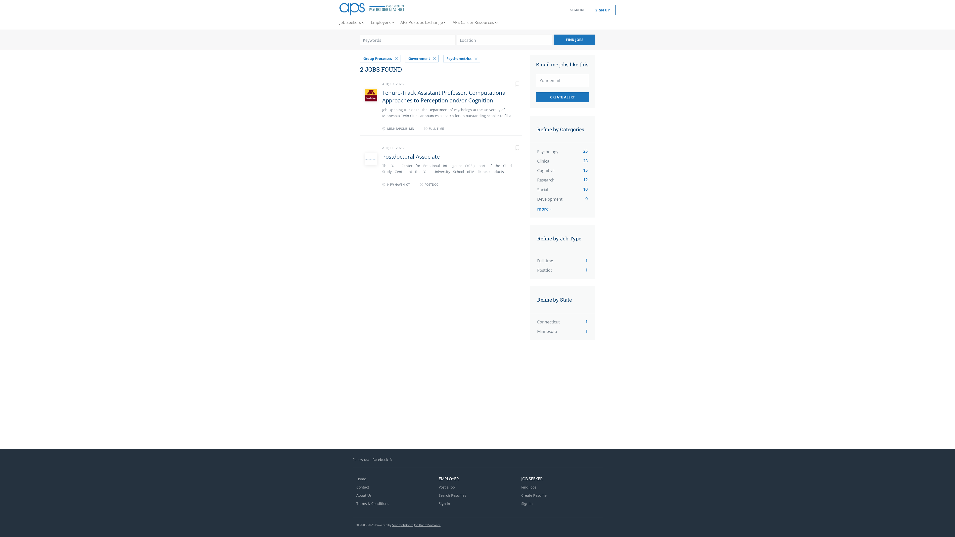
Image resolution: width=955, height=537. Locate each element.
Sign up (602, 10)
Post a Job (447, 487)
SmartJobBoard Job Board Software (416, 525)
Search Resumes (452, 495)
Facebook (380, 459)
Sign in (577, 9)
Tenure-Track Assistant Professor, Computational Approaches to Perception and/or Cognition (444, 96)
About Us (364, 495)
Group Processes (377, 58)
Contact (362, 487)
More (543, 209)
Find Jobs (574, 39)
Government (419, 58)
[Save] (512, 85)
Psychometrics (459, 58)
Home (361, 479)
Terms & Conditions (372, 503)
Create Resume (534, 495)
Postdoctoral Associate (411, 156)
